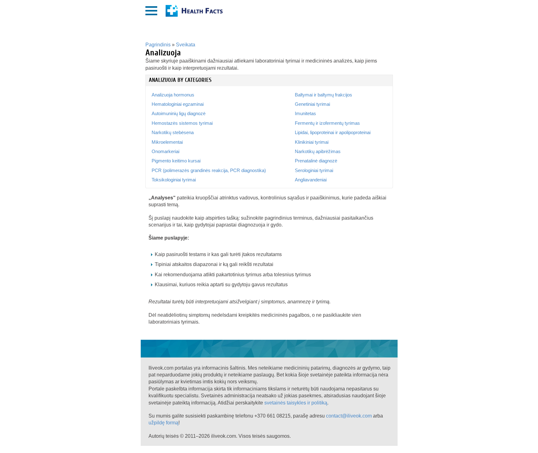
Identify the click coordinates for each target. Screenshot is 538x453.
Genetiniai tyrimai (312, 104)
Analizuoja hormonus (173, 94)
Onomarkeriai (165, 151)
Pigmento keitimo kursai (176, 160)
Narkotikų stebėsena (173, 132)
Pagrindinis (158, 44)
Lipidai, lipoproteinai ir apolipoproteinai (332, 132)
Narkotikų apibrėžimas (318, 151)
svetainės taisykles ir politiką (295, 402)
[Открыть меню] (151, 10)
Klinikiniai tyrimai (311, 142)
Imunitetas (305, 113)
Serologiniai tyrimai (314, 170)
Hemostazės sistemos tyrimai (182, 123)
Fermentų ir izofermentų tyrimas (327, 123)
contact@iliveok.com (349, 415)
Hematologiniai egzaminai (178, 104)
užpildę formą (163, 422)
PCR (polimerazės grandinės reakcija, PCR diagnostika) (209, 170)
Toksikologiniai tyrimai (174, 179)
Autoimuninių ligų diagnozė (178, 113)
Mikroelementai (167, 142)
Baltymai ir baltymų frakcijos (323, 94)
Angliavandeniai (311, 179)
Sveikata (185, 44)
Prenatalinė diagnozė (316, 160)
